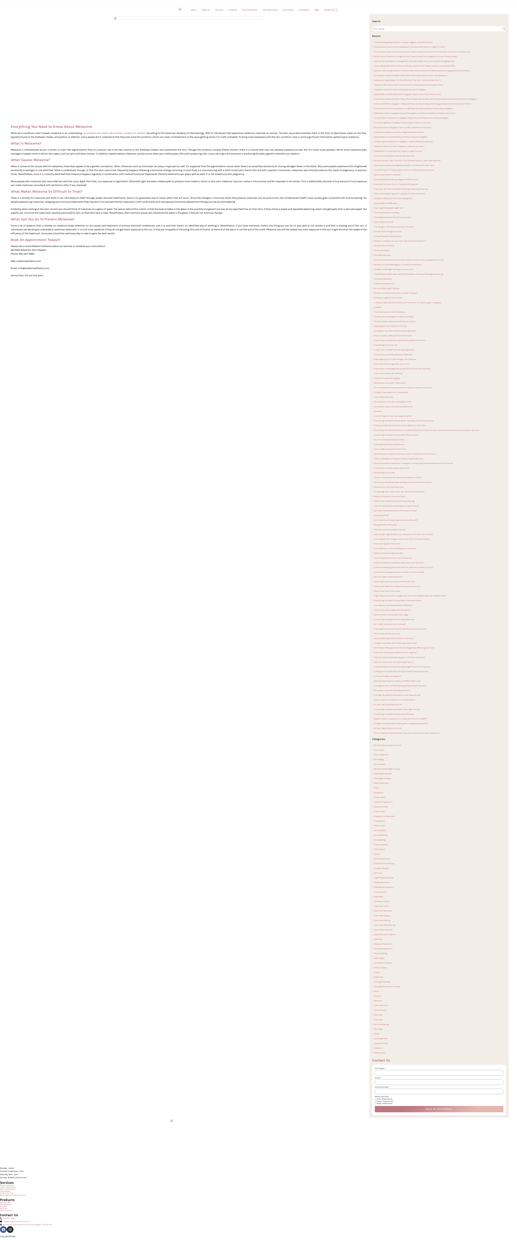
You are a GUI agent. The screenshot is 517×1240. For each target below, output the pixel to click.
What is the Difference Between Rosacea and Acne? (397, 586)
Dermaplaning (380, 835)
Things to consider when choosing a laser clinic (395, 643)
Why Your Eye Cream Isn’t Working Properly (393, 662)
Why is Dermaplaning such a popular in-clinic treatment (399, 194)
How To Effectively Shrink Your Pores (390, 449)
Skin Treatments (384, 1099)
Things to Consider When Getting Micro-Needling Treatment (401, 723)
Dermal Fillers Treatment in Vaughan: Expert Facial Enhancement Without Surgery (411, 118)
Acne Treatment (381, 755)
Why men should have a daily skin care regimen (395, 652)
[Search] (336, 10)
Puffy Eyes (378, 977)
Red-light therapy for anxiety (387, 986)
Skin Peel (378, 1020)
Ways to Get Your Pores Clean (387, 591)
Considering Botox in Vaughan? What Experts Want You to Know (402, 123)
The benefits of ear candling (386, 212)
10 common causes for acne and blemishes (393, 406)
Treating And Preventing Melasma (389, 444)
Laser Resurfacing (382, 920)
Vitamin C (378, 1048)
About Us (206, 10)
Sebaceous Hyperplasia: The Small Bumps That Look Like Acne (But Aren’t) (407, 80)
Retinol (377, 996)
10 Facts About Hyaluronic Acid (387, 728)
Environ (3, 1208)
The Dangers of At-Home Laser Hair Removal (394, 227)
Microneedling (380, 953)
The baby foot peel (382, 255)
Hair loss (378, 873)
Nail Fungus (379, 958)
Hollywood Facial (381, 882)
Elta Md (3, 1207)
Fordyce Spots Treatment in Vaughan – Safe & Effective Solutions (403, 141)
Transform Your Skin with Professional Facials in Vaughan (400, 89)
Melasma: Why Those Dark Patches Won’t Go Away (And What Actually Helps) (408, 85)
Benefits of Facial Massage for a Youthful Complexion (398, 265)
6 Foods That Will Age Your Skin (388, 231)
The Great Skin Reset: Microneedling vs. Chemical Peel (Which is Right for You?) (409, 47)
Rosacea (378, 411)
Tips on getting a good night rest (388, 208)
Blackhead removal (383, 774)
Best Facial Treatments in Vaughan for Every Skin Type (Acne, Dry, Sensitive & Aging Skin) (414, 61)
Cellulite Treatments (383, 802)
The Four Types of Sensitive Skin (388, 577)
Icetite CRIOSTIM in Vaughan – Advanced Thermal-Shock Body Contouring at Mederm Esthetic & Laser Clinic (422, 104)
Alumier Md (5, 1203)
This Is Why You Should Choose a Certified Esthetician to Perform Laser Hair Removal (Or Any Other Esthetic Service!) (426, 430)
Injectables (5, 1191)
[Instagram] (10, 1229)
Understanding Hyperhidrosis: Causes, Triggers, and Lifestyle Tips (403, 42)
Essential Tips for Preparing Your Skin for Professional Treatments (404, 170)
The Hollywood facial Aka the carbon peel (392, 217)
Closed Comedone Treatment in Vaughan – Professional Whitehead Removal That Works (413, 463)
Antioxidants (380, 764)
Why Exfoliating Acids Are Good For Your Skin (394, 638)
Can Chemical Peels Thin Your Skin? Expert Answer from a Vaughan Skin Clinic (409, 260)
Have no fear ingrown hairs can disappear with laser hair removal (403, 534)
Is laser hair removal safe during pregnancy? (394, 350)
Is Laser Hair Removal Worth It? (388, 704)
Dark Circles (379, 826)
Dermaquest (5, 1205)
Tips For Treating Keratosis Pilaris (389, 440)
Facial (377, 854)
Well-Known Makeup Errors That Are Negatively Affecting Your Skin (404, 648)
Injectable (378, 897)
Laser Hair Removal (383, 911)
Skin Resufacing (381, 1024)
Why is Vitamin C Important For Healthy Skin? (394, 700)
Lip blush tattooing (382, 279)
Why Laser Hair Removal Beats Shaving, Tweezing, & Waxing (401, 189)
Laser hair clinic (381, 906)
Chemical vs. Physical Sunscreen (389, 487)
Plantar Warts (380, 968)
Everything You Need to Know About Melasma (394, 619)
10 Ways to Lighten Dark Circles (388, 298)
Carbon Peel (379, 797)
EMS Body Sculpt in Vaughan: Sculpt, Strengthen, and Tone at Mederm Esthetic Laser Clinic (415, 113)
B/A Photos (288, 10)
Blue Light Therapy (382, 778)
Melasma (378, 939)
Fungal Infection (381, 868)
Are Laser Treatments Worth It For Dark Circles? (395, 511)
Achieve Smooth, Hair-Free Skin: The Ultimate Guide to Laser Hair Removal (407, 160)
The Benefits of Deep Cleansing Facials (391, 468)
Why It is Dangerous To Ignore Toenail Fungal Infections (398, 459)
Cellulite (378, 307)
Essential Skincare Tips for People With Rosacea (396, 184)
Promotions (304, 10)
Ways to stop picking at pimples (388, 553)
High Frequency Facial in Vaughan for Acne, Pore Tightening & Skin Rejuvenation (410, 596)
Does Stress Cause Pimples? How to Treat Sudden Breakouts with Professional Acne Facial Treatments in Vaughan (425, 99)
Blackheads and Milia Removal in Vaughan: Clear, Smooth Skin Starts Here (407, 94)
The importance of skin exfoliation (389, 312)
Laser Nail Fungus (382, 916)
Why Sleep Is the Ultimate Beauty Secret (392, 690)
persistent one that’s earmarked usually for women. (114, 133)
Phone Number (382, 1087)
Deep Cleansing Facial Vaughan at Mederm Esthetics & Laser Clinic (404, 165)
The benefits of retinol (384, 246)
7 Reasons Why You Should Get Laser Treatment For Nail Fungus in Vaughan (407, 302)
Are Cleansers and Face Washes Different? (393, 354)
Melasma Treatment (383, 944)
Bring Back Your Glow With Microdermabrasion (395, 331)
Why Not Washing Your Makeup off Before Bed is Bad (397, 681)
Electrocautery (381, 845)
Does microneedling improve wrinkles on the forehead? (399, 572)
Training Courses (270, 10)
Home (193, 10)
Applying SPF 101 (381, 515)
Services (219, 10)
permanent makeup (383, 963)
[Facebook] (3, 1229)
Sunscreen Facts (382, 250)
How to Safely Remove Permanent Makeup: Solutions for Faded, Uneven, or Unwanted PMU (414, 66)
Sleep (376, 1034)
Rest (376, 991)
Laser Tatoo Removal (383, 930)
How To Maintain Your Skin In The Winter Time (394, 582)
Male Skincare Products (385, 934)
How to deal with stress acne (387, 634)
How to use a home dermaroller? (388, 373)
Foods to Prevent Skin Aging (386, 378)
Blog (317, 10)
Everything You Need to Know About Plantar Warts (396, 435)
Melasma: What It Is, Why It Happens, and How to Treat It (399, 146)
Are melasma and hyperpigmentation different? (395, 520)
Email (378, 1078)
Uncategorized (380, 1038)
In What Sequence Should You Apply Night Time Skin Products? (402, 667)
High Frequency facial (384, 878)
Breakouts (379, 792)
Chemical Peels (381, 807)
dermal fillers (380, 830)
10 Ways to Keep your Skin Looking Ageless (393, 198)
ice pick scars (380, 892)
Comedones (379, 821)
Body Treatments (385, 1103)
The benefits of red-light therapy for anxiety (393, 317)
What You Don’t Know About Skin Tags (391, 615)
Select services (382, 1097)
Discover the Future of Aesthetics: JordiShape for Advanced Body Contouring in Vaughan (413, 108)
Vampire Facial (381, 1043)
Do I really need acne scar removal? (390, 624)
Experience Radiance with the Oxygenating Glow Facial (398, 132)
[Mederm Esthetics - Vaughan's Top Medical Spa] (185, 10)
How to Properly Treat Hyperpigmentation (393, 416)
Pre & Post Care (249, 10)
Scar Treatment (381, 1005)
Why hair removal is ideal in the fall (390, 530)
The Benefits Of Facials (384, 473)
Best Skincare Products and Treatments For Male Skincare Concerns (405, 454)
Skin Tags (378, 1029)
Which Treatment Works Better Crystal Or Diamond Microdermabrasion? (407, 733)
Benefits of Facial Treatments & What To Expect (395, 293)
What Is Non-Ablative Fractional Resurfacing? (394, 501)
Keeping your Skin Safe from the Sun (390, 326)
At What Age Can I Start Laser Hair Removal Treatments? (399, 492)
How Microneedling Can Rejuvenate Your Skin (394, 156)
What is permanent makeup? (387, 175)
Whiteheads (379, 1053)
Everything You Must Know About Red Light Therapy (397, 709)
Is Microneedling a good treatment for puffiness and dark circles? (403, 567)
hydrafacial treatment (384, 887)
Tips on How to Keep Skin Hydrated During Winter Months (400, 340)
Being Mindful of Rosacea (385, 525)
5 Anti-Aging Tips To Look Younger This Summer (395, 359)
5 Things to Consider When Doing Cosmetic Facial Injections (401, 671)
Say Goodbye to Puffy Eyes (385, 203)
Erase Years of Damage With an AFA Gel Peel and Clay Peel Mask (402, 369)
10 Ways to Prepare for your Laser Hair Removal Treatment (400, 241)
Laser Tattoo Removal (383, 222)
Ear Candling (380, 840)
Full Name (380, 1069)
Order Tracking (6, 1193)
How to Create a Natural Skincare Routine (392, 336)
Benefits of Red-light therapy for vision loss (393, 269)
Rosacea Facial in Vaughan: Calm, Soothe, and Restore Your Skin (402, 127)
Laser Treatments (385, 1101)
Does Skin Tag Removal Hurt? (387, 544)
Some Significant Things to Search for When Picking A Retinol (402, 539)
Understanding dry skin (384, 283)
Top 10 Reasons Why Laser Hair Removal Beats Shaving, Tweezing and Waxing (408, 274)
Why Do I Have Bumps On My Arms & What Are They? (397, 477)
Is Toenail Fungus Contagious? (387, 676)
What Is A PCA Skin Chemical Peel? (389, 496)
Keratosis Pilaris (381, 901)
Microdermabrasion (383, 949)
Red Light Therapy (382, 982)
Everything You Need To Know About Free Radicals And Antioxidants (404, 421)
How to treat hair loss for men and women (393, 558)
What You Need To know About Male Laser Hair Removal (398, 563)
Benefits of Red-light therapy (387, 769)
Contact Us (329, 10)
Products (233, 10)
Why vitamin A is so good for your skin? (391, 364)
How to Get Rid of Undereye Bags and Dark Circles (396, 179)
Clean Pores (379, 811)
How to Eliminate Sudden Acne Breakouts (392, 610)
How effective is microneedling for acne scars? (395, 548)
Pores (376, 972)
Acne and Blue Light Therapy (386, 288)
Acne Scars (379, 750)
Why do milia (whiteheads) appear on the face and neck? (399, 657)
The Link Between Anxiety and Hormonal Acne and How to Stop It (403, 388)
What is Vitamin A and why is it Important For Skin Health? (400, 719)
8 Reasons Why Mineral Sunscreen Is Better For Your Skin (400, 425)
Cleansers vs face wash (384, 816)
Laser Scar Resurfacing (384, 925)
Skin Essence (6, 1210)
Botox (376, 788)
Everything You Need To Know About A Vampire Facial (397, 600)
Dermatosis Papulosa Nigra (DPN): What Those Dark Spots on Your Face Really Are (411, 75)
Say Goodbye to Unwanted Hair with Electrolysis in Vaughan (400, 137)
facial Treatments (382, 859)
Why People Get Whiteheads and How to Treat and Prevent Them (403, 482)
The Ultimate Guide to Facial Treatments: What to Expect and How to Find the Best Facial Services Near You (422, 52)
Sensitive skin (380, 1010)
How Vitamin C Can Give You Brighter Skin (392, 402)
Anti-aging (378, 759)
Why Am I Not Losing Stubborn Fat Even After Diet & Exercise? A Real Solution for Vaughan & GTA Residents (422, 71)
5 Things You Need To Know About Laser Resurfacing (397, 695)
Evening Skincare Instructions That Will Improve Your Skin (400, 629)
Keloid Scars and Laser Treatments (390, 383)
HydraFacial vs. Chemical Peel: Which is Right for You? (398, 151)
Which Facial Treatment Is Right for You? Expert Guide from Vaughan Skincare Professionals (415, 56)
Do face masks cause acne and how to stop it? (395, 321)
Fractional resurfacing (384, 863)
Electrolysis (379, 849)
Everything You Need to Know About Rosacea (394, 714)
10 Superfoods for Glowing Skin (388, 236)
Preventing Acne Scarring (385, 345)
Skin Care (378, 1015)
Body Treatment (381, 783)
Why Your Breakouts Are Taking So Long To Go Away (396, 506)
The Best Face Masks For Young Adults (391, 392)
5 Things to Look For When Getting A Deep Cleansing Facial (400, 686)
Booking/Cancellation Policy (12, 1195)
